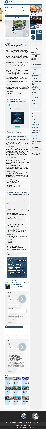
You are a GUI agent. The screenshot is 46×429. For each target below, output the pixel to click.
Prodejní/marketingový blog (35, 97)
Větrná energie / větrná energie (35, 122)
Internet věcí (33, 107)
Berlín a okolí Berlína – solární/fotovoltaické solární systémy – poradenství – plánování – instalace (36, 136)
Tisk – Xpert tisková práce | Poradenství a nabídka (36, 143)
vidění (32, 116)
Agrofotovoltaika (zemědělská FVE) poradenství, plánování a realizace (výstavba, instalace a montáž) (35, 87)
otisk (30, 422)
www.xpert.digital (12, 337)
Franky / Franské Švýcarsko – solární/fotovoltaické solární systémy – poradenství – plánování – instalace (36, 133)
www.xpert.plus (20, 337)
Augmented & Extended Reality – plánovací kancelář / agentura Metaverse (36, 81)
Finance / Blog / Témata (34, 106)
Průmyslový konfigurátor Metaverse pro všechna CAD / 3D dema (14, 132)
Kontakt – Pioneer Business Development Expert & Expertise (14, 422)
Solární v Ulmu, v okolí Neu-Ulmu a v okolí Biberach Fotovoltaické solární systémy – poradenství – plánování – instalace (36, 130)
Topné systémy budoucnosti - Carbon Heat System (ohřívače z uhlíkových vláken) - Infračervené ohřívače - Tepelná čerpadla (36, 69)
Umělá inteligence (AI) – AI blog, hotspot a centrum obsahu (36, 65)
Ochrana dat (34, 422)
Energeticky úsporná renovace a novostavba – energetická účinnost (35, 92)
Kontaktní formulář (26, 422)
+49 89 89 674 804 (20, 286)
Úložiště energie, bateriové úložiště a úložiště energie (36, 94)
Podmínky (38, 422)
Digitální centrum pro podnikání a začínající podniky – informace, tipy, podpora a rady (36, 84)
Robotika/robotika (34, 109)
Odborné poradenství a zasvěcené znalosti (36, 141)
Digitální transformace (34, 103)
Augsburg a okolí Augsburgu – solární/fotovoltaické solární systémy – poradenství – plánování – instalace (36, 139)
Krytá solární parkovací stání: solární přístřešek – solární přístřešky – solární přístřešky (36, 89)
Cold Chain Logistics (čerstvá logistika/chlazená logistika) (35, 127)
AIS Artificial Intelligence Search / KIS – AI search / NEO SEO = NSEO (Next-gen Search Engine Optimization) (36, 100)
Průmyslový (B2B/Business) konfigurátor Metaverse (23, 425)
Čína (32, 110)
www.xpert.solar (16, 337)
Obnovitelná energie (34, 66)
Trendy (32, 113)
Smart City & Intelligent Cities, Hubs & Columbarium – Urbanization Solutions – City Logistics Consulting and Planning (36, 76)
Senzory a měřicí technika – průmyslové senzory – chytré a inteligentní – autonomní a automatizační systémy (36, 78)
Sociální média (33, 119)
